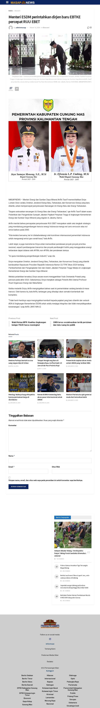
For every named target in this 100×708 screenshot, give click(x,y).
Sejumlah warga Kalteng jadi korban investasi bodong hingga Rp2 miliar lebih (74, 586)
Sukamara (73, 703)
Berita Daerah (45, 355)
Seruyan (73, 699)
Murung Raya (50, 701)
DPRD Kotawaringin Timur (27, 694)
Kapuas (50, 682)
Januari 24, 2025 (15, 402)
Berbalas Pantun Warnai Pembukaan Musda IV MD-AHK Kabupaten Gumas (75, 596)
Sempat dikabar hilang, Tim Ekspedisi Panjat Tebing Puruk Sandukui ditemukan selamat (70, 553)
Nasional (50, 704)
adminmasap (21, 28)
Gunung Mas (27, 705)
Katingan (50, 685)
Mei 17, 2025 (42, 368)
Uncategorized (73, 706)
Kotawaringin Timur (50, 691)
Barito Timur (27, 679)
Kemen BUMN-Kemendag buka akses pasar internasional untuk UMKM (49, 397)
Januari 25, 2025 (72, 366)
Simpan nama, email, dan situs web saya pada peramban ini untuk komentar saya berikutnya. (46, 480)
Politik (72, 693)
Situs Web (56, 467)
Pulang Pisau (72, 696)
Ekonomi (17, 11)
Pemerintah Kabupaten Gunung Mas (73, 689)
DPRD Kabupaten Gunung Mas (27, 689)
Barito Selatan (27, 675)
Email (12, 467)
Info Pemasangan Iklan (50, 668)
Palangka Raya (73, 682)
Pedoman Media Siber (50, 655)
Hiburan (50, 675)
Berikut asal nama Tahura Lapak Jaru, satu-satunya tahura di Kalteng (75, 576)
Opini (73, 679)
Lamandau (50, 698)
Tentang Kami (50, 649)
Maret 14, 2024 (35, 28)
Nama (12, 456)
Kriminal (50, 694)
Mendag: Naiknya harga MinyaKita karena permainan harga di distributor (22, 397)
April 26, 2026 (14, 366)
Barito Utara (27, 682)
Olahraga (72, 675)
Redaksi (50, 662)
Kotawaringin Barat (50, 688)
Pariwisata (72, 685)
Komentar (13, 425)
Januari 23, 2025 (72, 400)
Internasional (50, 679)
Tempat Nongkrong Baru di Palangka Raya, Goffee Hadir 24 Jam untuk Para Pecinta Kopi (49, 363)
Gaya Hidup (27, 701)
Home (11, 11)
